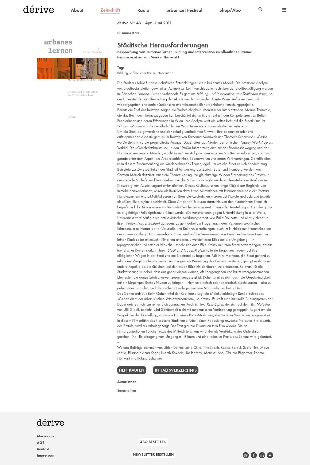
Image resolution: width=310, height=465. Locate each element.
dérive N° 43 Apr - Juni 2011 (144, 22)
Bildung (122, 73)
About (77, 10)
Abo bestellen (153, 441)
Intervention (165, 73)
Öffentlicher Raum (142, 73)
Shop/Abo (230, 10)
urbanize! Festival (184, 10)
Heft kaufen (131, 370)
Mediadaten (47, 436)
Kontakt (43, 449)
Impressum (45, 455)
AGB (40, 442)
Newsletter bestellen (153, 454)
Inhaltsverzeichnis (176, 370)
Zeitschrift (110, 10)
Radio (143, 10)
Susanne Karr (128, 33)
